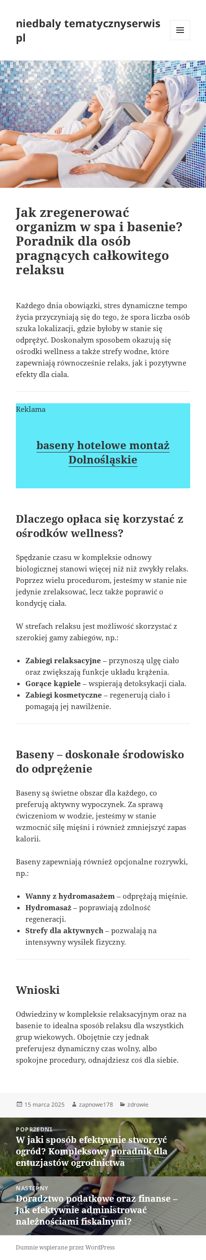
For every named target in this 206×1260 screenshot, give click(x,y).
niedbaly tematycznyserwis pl (88, 30)
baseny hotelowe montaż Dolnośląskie (103, 452)
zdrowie (138, 1104)
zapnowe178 (96, 1104)
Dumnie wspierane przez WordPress (65, 1247)
